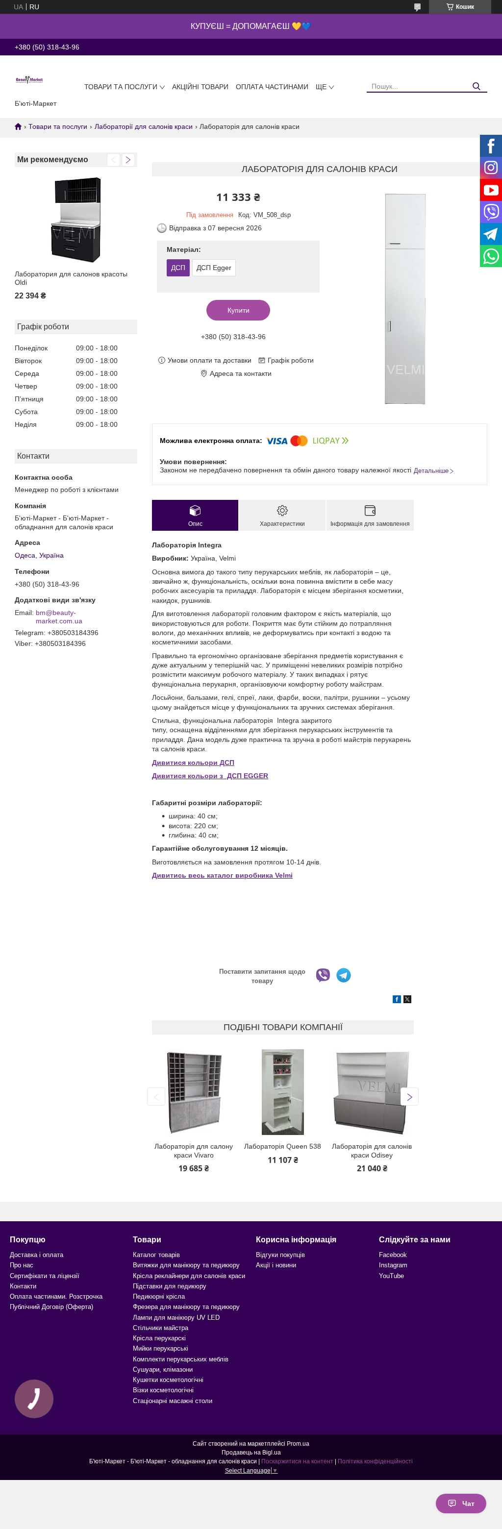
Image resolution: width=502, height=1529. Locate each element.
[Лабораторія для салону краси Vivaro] (193, 1092)
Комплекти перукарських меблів (180, 1359)
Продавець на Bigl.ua (251, 1452)
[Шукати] (476, 86)
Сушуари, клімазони (163, 1369)
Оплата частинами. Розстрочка (56, 1296)
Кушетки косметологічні (168, 1379)
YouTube (391, 1276)
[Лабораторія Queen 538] (283, 1092)
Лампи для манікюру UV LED (176, 1317)
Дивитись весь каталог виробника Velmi (222, 875)
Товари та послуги (120, 87)
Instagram (393, 1265)
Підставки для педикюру (169, 1286)
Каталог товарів (156, 1254)
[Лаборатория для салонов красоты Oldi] (76, 220)
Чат (468, 1503)
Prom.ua (298, 1443)
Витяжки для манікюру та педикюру (186, 1265)
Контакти (23, 1286)
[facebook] (397, 1001)
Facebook (393, 1254)
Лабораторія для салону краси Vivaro (193, 1150)
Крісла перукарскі (159, 1338)
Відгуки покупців (280, 1254)
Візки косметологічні (163, 1390)
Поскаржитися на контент (297, 1461)
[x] (407, 1001)
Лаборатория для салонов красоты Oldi (71, 278)
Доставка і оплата (36, 1254)
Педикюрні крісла (159, 1296)
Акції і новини (276, 1265)
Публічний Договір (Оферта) (51, 1306)
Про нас (21, 1265)
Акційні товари (200, 87)
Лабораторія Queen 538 (282, 1146)
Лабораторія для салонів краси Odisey (372, 1150)
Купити (238, 310)
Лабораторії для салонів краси (144, 126)
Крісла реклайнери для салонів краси (189, 1276)
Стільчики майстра (160, 1328)
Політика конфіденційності (375, 1461)
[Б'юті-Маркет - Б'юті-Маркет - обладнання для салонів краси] (29, 79)
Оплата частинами (272, 87)
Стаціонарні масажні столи (172, 1401)
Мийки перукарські (160, 1348)
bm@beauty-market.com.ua (59, 617)
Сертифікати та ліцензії (44, 1276)
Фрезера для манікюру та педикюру (186, 1306)
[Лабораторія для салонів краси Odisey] (371, 1092)
